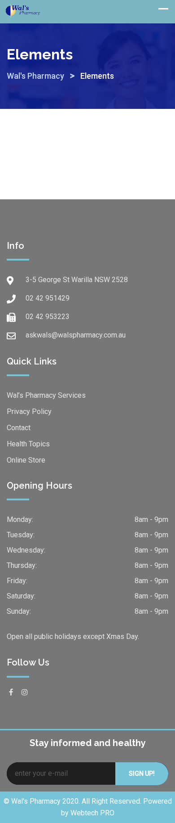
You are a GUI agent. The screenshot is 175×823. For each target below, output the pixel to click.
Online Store (26, 460)
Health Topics (28, 444)
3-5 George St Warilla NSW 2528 (77, 279)
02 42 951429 (48, 298)
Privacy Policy (29, 411)
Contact (19, 427)
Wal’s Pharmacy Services (46, 395)
